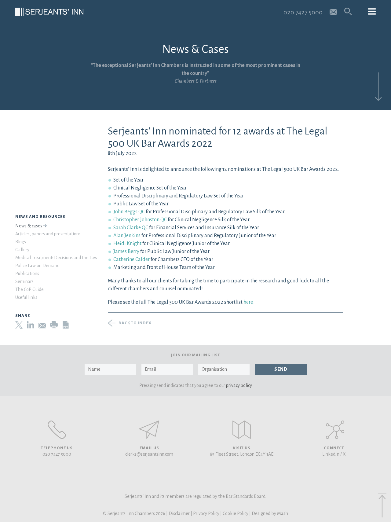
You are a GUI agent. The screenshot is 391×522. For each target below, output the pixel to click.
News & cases (28, 225)
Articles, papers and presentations (48, 233)
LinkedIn (330, 454)
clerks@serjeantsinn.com (149, 454)
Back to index (135, 323)
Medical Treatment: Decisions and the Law (56, 257)
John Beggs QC (129, 212)
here (248, 302)
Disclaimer (179, 513)
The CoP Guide (29, 289)
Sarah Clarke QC (130, 227)
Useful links (26, 297)
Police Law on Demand (37, 265)
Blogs (20, 241)
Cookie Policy (235, 513)
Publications (27, 273)
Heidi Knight (127, 243)
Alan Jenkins (127, 235)
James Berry (126, 251)
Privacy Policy (206, 513)
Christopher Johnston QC (140, 219)
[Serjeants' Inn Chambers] (49, 12)
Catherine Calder (131, 259)
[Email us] (333, 11)
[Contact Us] (241, 430)
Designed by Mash (270, 513)
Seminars (24, 281)
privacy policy (239, 385)
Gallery (22, 249)
